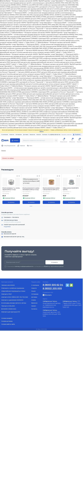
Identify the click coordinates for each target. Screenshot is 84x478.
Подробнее (7, 226)
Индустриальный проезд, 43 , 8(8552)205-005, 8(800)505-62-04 (52, 304)
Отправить (54, 262)
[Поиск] (56, 140)
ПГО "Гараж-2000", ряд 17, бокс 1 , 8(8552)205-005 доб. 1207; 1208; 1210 (72, 304)
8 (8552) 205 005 (52, 288)
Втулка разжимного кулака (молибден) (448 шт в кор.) (31, 188)
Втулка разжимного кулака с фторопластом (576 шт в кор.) (51, 189)
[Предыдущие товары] (77, 169)
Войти (41, 131)
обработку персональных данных (53, 266)
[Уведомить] (17, 176)
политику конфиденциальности (23, 266)
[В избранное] (19, 176)
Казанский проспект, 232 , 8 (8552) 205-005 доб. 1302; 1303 (52, 313)
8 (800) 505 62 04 (53, 285)
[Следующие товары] (80, 169)
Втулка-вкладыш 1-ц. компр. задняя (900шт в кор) (11, 188)
